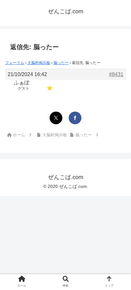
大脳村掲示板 (38, 63)
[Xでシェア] (56, 118)
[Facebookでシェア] (75, 118)
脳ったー (61, 63)
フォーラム (14, 63)
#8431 (116, 74)
